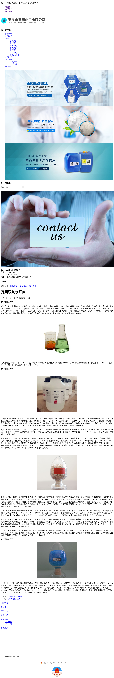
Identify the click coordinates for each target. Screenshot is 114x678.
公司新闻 (13, 62)
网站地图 (8, 12)
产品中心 (8, 39)
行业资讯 (13, 64)
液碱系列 (13, 41)
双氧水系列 (14, 55)
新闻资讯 (8, 60)
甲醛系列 (13, 50)
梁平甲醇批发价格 (15, 596)
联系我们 (8, 9)
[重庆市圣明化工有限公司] (23, 25)
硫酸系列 (13, 46)
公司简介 (8, 36)
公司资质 (8, 57)
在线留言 (8, 7)
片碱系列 (13, 53)
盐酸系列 (13, 48)
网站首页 (8, 34)
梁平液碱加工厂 (14, 599)
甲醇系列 (13, 43)
